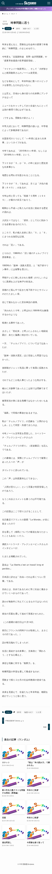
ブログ (8, 28)
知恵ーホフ (27, 28)
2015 (18, 28)
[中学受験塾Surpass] (26, 3)
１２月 (36, 28)
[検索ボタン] (3, 3)
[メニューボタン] (49, 3)
